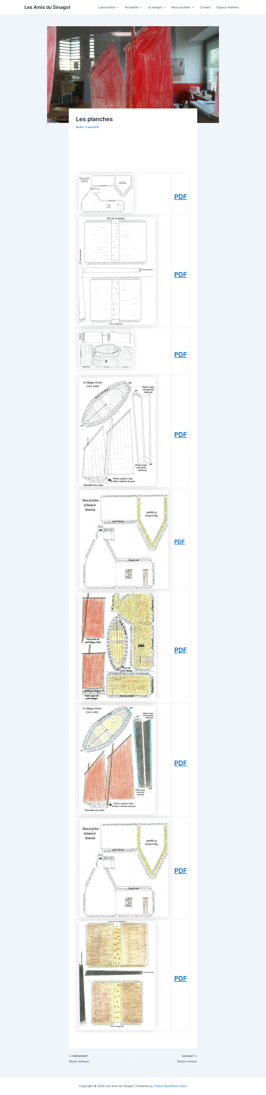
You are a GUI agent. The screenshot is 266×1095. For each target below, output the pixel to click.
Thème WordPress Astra (170, 1086)
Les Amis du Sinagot (47, 7)
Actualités (131, 7)
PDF (180, 197)
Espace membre (228, 7)
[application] (117, 7)
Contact (205, 7)
